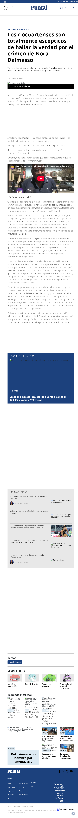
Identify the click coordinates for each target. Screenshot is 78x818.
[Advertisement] (58, 120)
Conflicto (11, 710)
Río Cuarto (11, 787)
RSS (61, 801)
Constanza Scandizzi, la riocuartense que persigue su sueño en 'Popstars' (66, 759)
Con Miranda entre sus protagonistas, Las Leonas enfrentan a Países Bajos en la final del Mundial (27, 527)
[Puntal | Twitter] (69, 8)
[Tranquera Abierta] (49, 678)
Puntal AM (63, 750)
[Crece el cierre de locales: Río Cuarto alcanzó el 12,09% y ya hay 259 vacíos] (32, 704)
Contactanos (59, 790)
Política (10, 798)
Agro (32, 786)
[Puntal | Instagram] (67, 771)
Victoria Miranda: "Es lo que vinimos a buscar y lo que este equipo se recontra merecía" (29, 541)
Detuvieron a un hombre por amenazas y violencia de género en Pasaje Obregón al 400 (49, 716)
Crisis (27, 710)
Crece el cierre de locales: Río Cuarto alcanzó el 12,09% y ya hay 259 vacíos (38, 398)
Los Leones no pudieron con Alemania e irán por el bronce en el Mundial (67, 740)
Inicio (9, 784)
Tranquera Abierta (46, 685)
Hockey (62, 733)
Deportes (11, 791)
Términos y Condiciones (14, 806)
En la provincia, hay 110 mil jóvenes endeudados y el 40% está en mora (28, 556)
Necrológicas (23, 795)
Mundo (33, 783)
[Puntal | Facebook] (65, 8)
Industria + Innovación (12, 685)
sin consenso (47, 750)
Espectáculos (23, 784)
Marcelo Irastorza (22, 503)
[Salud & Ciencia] (32, 678)
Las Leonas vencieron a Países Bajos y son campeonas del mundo (29, 512)
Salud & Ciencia (31, 684)
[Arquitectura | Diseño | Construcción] (67, 678)
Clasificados (59, 798)
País (20, 791)
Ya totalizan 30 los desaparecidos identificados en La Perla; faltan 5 (28, 497)
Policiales (46, 710)
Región (21, 787)
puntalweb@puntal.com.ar (17, 812)
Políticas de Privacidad (27, 806)
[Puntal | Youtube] (73, 8)
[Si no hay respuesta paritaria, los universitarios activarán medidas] (15, 703)
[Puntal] (14, 773)
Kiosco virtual (60, 794)
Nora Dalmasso (15, 662)
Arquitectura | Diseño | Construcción (66, 686)
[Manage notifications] (73, 813)
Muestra (45, 733)
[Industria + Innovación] (15, 678)
